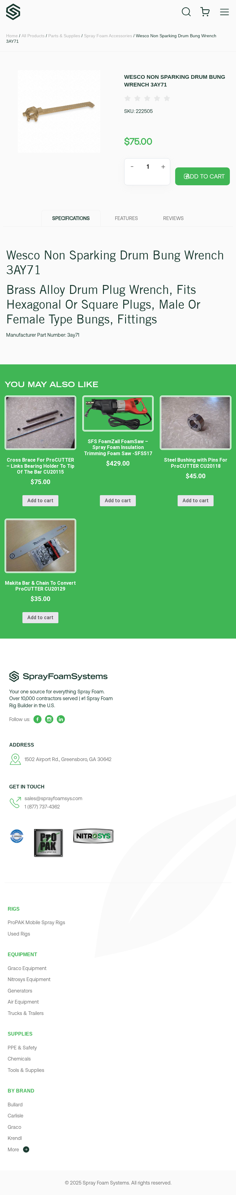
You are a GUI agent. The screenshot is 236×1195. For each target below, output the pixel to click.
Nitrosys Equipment (29, 979)
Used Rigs (19, 933)
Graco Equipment (27, 968)
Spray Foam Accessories (108, 35)
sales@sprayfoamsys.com (53, 798)
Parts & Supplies (64, 35)
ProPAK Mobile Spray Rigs (36, 922)
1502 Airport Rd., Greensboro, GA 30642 (68, 759)
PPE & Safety (22, 1047)
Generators (20, 990)
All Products (33, 35)
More (13, 1149)
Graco (14, 1127)
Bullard (15, 1104)
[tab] (71, 218)
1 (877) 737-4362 (42, 806)
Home (12, 35)
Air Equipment (23, 1002)
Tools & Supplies (26, 1070)
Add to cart (205, 176)
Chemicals (19, 1058)
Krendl (15, 1138)
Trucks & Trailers (26, 1013)
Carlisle (15, 1115)
